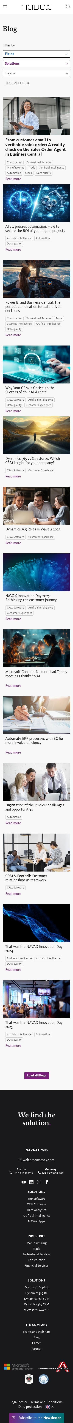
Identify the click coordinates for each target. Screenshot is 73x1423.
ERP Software (37, 1198)
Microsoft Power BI (36, 1310)
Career (36, 1343)
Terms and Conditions (46, 1402)
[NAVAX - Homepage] (36, 7)
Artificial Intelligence (36, 1215)
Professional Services (36, 1254)
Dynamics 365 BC (36, 1293)
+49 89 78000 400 (52, 1173)
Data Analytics (36, 1210)
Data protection (30, 1407)
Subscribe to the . (39, 1418)
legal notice (19, 1402)
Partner (36, 1348)
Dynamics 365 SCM (36, 1298)
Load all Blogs (36, 1075)
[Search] (68, 7)
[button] (5, 7)
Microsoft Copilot (36, 1287)
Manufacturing (37, 1243)
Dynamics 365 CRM (36, 1304)
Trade (36, 1248)
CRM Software (36, 1204)
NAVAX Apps (36, 1221)
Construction (36, 1260)
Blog (37, 1337)
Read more (13, 179)
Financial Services (36, 1265)
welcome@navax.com (38, 1160)
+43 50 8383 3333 (22, 1173)
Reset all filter (17, 83)
